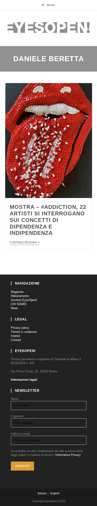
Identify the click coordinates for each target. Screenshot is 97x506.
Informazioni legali (24, 379)
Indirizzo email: (21, 433)
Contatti (16, 340)
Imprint (15, 336)
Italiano (42, 493)
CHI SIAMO (18, 304)
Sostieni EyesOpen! (24, 300)
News (14, 308)
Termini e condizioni (24, 331)
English (55, 493)
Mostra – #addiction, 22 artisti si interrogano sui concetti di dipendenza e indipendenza (48, 220)
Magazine (17, 292)
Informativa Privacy (68, 455)
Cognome (17, 416)
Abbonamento (20, 296)
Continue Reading (23, 242)
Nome (14, 399)
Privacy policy (20, 327)
